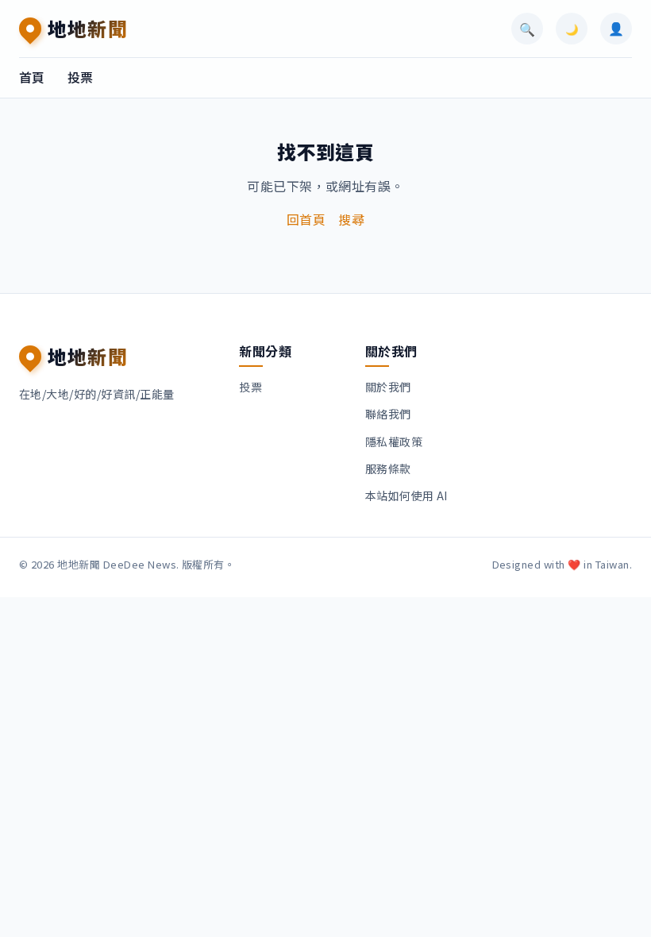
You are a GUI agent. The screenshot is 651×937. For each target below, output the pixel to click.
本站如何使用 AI (406, 495)
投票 (80, 77)
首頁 (32, 77)
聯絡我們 (388, 414)
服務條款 (388, 468)
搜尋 (351, 219)
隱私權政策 (393, 441)
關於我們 (388, 387)
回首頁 (306, 219)
